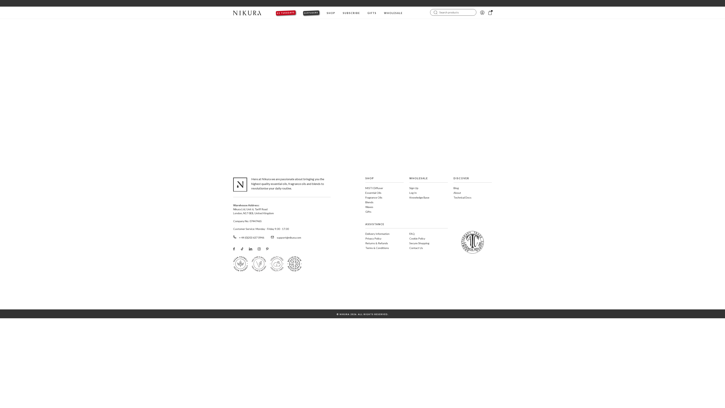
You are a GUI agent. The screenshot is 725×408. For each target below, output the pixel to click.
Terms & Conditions (377, 248)
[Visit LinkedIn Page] (250, 249)
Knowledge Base (419, 197)
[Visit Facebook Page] (234, 249)
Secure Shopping (419, 243)
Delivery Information (377, 233)
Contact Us (416, 248)
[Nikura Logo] (247, 12)
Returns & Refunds (376, 243)
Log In (413, 192)
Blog (456, 188)
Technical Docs (462, 197)
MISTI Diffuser (374, 188)
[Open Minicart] (490, 12)
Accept (708, 394)
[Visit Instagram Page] (259, 249)
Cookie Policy (417, 238)
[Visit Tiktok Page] (242, 249)
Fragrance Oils (373, 197)
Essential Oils (373, 192)
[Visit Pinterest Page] (267, 249)
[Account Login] (482, 12)
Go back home (363, 129)
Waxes (369, 207)
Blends (369, 202)
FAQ (412, 233)
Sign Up (413, 188)
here (646, 397)
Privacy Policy (373, 238)
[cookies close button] (719, 387)
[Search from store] (435, 12)
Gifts (368, 211)
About (457, 192)
